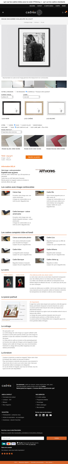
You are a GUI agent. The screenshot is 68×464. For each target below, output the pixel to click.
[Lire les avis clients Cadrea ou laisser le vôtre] (8, 453)
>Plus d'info (44, 127)
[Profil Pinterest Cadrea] (47, 415)
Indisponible (37, 125)
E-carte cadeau (48, 6)
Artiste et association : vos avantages (13, 417)
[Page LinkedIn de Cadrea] (43, 415)
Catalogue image (28, 22)
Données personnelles (37, 462)
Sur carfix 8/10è (22, 127)
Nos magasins (7, 405)
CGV (15, 462)
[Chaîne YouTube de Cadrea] (50, 415)
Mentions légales (24, 462)
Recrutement (40, 407)
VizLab (42, 22)
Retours (5, 402)
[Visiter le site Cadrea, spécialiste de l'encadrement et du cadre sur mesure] (8, 386)
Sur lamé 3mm (35, 127)
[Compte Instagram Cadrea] (40, 415)
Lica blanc (50, 118)
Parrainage (40, 402)
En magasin (21, 91)
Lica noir (5, 118)
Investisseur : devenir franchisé (11, 420)
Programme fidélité (42, 399)
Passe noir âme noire (32, 149)
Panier (64, 6)
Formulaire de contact (9, 397)
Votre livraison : (8, 91)
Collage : (5, 127)
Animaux (36, 22)
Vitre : (4, 125)
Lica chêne (28, 118)
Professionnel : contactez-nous (12, 415)
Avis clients (49, 462)
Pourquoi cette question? (43, 91)
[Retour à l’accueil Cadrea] (34, 12)
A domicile (31, 91)
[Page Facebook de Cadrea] (36, 415)
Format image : (7, 94)
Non (12, 127)
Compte (58, 6)
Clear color (26, 125)
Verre (11, 125)
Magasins (32, 6)
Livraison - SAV (7, 399)
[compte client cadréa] (62, 12)
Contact (39, 6)
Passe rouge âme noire (55, 149)
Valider (56, 438)
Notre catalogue (41, 405)
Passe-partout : (7, 129)
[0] (65, 12)
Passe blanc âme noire (11, 149)
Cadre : (26, 94)
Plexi (17, 125)
